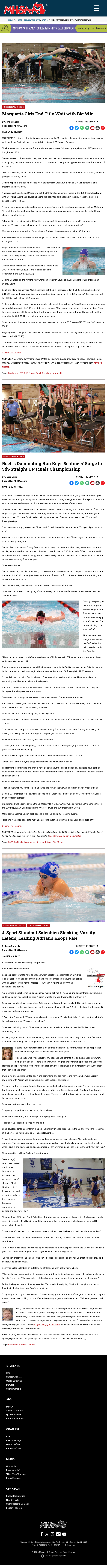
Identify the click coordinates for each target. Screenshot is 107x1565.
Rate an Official (13, 1448)
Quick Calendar (13, 1414)
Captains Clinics (14, 1381)
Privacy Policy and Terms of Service (62, 1552)
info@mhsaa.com (68, 1545)
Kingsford (41, 842)
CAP (8, 1436)
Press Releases (13, 1478)
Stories (45, 20)
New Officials (12, 1500)
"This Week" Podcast (16, 1474)
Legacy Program (14, 1508)
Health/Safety (13, 1444)
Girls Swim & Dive (32, 20)
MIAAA (9, 1406)
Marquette (58, 373)
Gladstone (13, 373)
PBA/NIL (10, 1385)
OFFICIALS (13, 1488)
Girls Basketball (13, 925)
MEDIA (10, 1458)
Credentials (11, 1466)
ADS (9, 1399)
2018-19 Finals (27, 373)
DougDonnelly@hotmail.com (46, 1324)
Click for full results (11, 352)
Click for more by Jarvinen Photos (65, 836)
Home (10, 20)
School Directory (14, 1410)
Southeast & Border (18, 1344)
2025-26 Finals (15, 842)
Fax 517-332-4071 (54, 1545)
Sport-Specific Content (17, 1504)
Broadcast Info (13, 1470)
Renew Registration (15, 1496)
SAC (8, 1373)
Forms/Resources (15, 1418)
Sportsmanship (13, 1389)
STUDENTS (13, 1365)
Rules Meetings (13, 1440)
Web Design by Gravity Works (55, 1556)
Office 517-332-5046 (39, 1545)
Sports (18, 20)
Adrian (32, 1344)
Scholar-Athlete (14, 1377)
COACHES (12, 1429)
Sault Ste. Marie (44, 373)
